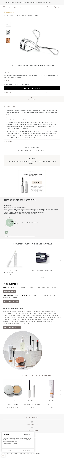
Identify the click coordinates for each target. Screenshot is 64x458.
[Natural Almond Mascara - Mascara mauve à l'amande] (32, 393)
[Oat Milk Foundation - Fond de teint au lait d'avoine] (51, 393)
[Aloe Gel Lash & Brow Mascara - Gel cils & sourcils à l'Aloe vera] (13, 262)
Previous (60, 259)
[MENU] (5, 7)
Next (60, 263)
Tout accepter (26, 450)
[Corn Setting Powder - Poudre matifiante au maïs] (12, 393)
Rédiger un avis (9, 291)
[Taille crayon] (42, 262)
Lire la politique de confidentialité (10, 443)
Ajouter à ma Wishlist (54, 92)
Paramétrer (10, 450)
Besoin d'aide (8, 92)
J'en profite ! (47, 2)
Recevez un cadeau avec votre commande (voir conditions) (32, 65)
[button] (3, 455)
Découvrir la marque (12, 327)
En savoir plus (8, 80)
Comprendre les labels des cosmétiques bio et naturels (20, 236)
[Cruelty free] (7, 232)
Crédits (38, 453)
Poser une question (11, 301)
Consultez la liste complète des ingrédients (31, 150)
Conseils (8, 142)
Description (9, 106)
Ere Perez (9, 12)
